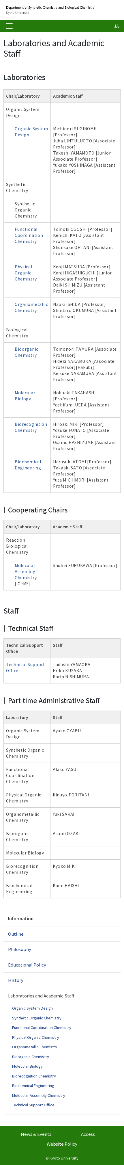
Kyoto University (64, 1158)
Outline (16, 934)
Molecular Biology (25, 396)
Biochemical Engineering (28, 465)
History (15, 980)
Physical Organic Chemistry (26, 273)
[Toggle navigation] (9, 26)
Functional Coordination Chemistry (29, 235)
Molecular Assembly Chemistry (26, 571)
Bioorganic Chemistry (26, 352)
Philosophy (19, 949)
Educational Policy (27, 965)
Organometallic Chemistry (31, 307)
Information (20, 918)
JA (116, 26)
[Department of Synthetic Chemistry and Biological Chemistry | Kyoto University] (49, 10)
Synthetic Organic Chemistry (36, 1018)
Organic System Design (32, 1008)
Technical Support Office (33, 1105)
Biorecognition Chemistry (31, 427)
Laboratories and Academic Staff (41, 996)
